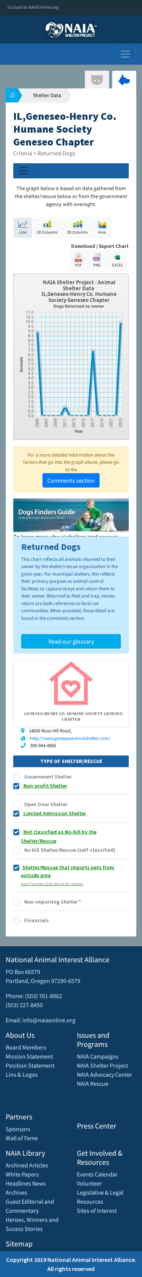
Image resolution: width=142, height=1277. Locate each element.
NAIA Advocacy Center (104, 1074)
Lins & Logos (22, 1074)
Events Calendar (97, 1174)
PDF (78, 265)
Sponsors (18, 1129)
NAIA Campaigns (98, 1056)
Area (102, 232)
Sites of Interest (97, 1210)
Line (23, 232)
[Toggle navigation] (125, 54)
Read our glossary (71, 641)
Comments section (71, 480)
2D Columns (47, 232)
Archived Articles (27, 1165)
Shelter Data (47, 95)
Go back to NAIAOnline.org (33, 7)
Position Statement (30, 1065)
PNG (97, 265)
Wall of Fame (22, 1138)
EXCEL (117, 265)
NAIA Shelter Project (102, 1065)
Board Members (26, 1047)
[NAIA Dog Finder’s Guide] (71, 514)
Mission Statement (29, 1056)
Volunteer (89, 1183)
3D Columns (77, 232)
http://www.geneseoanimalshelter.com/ (70, 738)
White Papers (22, 1174)
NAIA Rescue (92, 1083)
